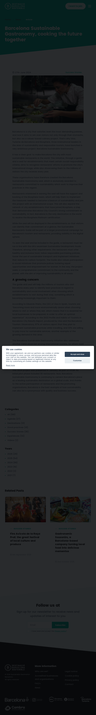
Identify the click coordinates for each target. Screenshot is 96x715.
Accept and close (77, 354)
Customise (77, 361)
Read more (10, 365)
